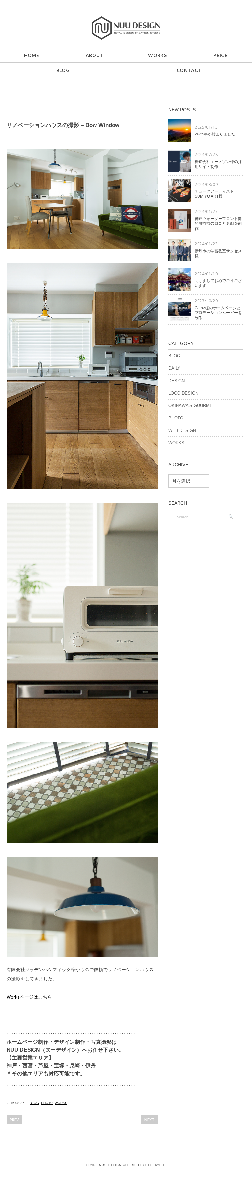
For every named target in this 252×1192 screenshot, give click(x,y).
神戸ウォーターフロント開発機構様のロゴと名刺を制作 (218, 223)
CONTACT (189, 70)
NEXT (149, 1119)
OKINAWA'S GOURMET (191, 405)
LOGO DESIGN (183, 393)
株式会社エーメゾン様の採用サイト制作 (218, 164)
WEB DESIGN (182, 430)
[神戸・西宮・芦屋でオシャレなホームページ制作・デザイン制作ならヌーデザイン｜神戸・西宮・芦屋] (126, 21)
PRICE (220, 55)
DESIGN (176, 380)
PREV (14, 1119)
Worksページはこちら (29, 997)
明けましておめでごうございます (218, 283)
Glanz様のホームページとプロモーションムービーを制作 (218, 313)
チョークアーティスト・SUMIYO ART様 (216, 194)
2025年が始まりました (215, 134)
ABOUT (95, 55)
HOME (31, 55)
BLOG (63, 70)
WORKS (157, 55)
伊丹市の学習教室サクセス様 (218, 253)
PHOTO (47, 1103)
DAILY (174, 368)
